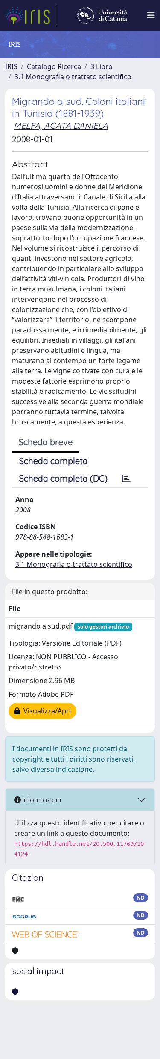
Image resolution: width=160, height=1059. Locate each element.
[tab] (126, 479)
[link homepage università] (102, 15)
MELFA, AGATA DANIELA (61, 125)
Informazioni (41, 800)
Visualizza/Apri (45, 711)
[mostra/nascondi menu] (151, 15)
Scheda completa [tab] (53, 461)
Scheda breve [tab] (46, 442)
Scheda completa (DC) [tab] (63, 478)
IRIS (11, 66)
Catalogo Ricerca (54, 66)
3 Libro (101, 66)
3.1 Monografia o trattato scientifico (73, 76)
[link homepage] (31, 15)
